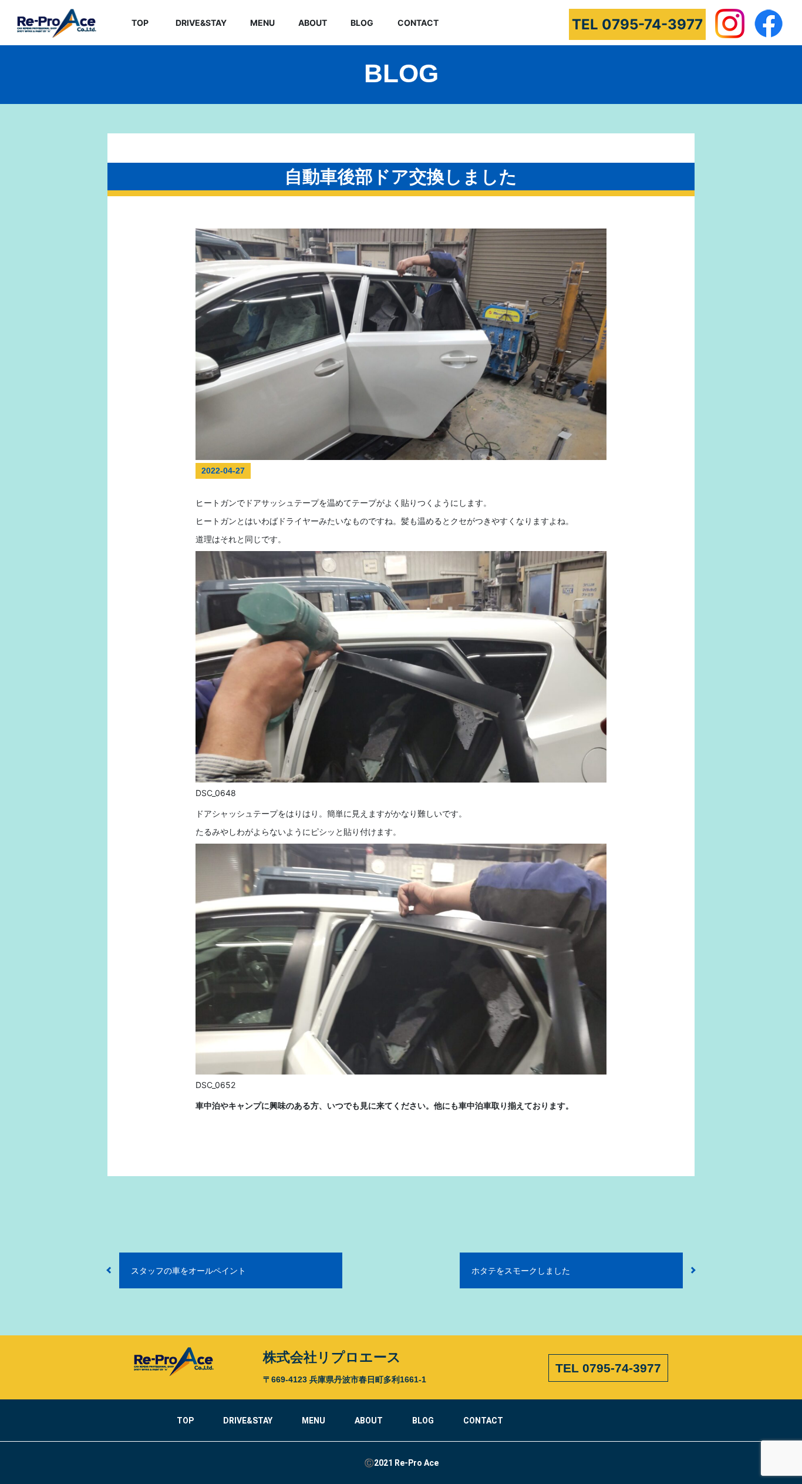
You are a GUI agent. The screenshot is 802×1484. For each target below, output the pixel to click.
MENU (262, 23)
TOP (140, 23)
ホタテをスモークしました (520, 1270)
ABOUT (312, 23)
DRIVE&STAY (201, 23)
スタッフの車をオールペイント (188, 1270)
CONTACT (418, 23)
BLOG (362, 23)
